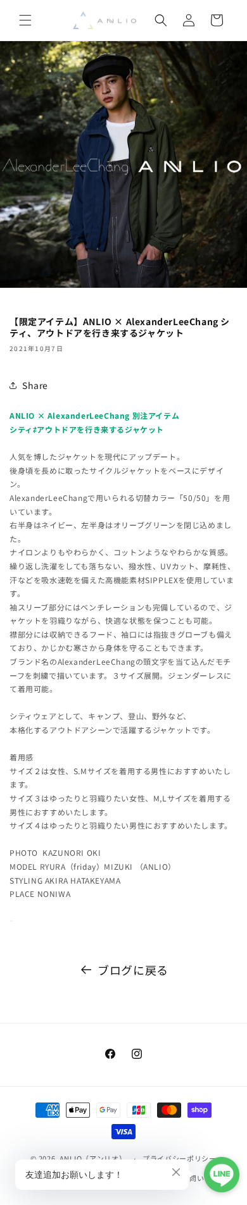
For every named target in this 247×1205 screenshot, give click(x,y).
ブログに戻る (133, 969)
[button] (25, 20)
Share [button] (35, 385)
